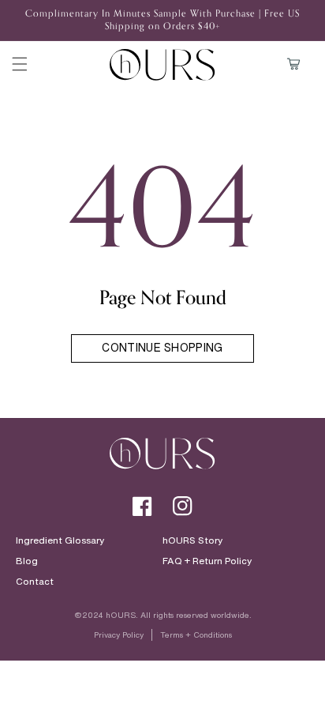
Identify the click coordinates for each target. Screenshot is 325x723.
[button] (19, 64)
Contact (35, 581)
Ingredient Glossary (60, 540)
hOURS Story (192, 540)
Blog (27, 561)
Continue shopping (162, 347)
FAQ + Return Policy (207, 561)
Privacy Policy (119, 635)
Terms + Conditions (196, 635)
